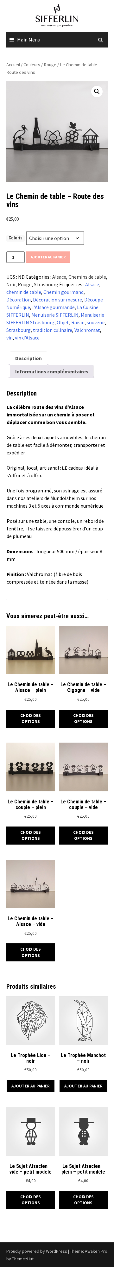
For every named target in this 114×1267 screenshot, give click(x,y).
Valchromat (87, 330)
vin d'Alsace (27, 337)
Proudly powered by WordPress (36, 1251)
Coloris (15, 237)
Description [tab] (28, 358)
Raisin (78, 322)
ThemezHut (23, 1259)
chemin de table (23, 292)
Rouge (50, 64)
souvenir (96, 322)
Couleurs (31, 64)
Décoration (18, 299)
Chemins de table (87, 277)
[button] (97, 91)
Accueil (13, 64)
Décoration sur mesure (57, 299)
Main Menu (28, 39)
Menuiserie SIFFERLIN (55, 315)
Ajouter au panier (48, 257)
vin (9, 337)
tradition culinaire (52, 330)
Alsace (59, 277)
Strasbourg (46, 284)
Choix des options (30, 719)
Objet (63, 322)
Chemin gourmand (63, 292)
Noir (11, 284)
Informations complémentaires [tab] (51, 371)
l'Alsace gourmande (53, 307)
